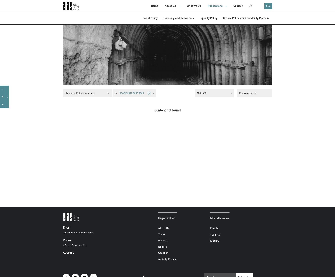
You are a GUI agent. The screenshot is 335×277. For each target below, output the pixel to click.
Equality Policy (208, 18)
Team (161, 234)
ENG (268, 6)
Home (154, 6)
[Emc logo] (75, 6)
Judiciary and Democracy (178, 18)
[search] (250, 6)
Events (214, 228)
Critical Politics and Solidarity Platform (246, 18)
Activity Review (167, 259)
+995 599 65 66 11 (74, 245)
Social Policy (150, 18)
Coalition (163, 253)
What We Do (194, 6)
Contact (238, 6)
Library (214, 241)
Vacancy (215, 234)
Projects (163, 240)
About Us (170, 6)
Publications (215, 6)
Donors (162, 246)
